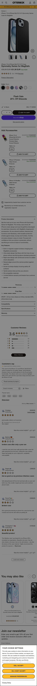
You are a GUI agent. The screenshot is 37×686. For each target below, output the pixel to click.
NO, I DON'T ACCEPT (18, 671)
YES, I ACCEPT (18, 665)
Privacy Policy (6, 682)
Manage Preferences (18, 676)
